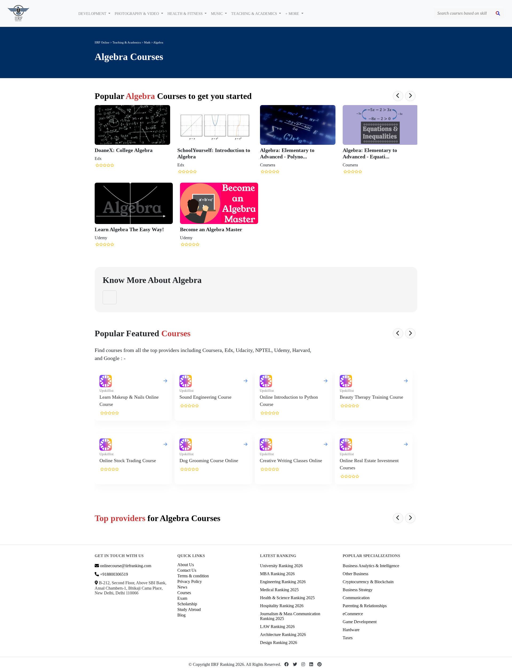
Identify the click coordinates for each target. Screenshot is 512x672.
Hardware (351, 629)
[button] (398, 96)
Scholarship (187, 604)
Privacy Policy (189, 581)
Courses (184, 592)
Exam (182, 598)
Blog (181, 615)
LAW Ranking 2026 (277, 626)
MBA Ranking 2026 (277, 573)
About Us (185, 564)
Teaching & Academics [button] (254, 14)
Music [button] (217, 14)
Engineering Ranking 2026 (283, 581)
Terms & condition (193, 576)
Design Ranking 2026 (278, 642)
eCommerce (353, 613)
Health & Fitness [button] (185, 14)
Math (147, 42)
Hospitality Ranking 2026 (281, 605)
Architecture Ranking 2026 (283, 634)
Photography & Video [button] (137, 14)
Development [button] (92, 14)
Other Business (355, 573)
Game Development (360, 621)
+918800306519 (113, 574)
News (182, 587)
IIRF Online (102, 42)
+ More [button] (292, 14)
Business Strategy (358, 589)
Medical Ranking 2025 (279, 589)
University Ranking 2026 (281, 565)
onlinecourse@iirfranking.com (125, 565)
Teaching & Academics (127, 42)
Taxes (348, 637)
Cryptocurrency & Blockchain (368, 581)
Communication (356, 597)
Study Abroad (189, 609)
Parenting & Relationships (365, 605)
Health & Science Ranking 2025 (287, 597)
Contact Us (186, 570)
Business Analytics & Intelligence (371, 565)
